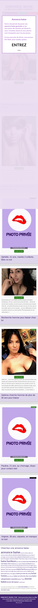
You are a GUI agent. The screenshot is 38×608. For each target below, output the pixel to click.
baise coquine (18, 564)
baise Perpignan (11, 573)
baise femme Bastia (15, 565)
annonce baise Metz (11, 557)
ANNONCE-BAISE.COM (9, 597)
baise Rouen (10, 576)
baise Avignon (33, 558)
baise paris (4, 573)
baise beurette (27, 561)
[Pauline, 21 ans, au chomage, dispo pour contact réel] (19, 432)
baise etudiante (27, 564)
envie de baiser (13, 582)
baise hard (21, 569)
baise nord (31, 571)
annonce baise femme (19, 555)
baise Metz (17, 571)
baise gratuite (13, 569)
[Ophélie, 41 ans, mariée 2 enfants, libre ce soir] (19, 224)
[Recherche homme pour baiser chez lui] (19, 282)
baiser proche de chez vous (23, 576)
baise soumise (12, 579)
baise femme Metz (15, 567)
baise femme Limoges (27, 565)
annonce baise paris (23, 557)
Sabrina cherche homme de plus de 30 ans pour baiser (18, 396)
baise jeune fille (29, 569)
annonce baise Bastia (7, 555)
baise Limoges (10, 571)
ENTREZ (19, 45)
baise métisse (24, 571)
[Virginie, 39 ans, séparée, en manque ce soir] (19, 503)
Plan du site (19, 602)
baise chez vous (9, 564)
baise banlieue (8, 561)
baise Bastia (19, 561)
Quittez (19, 50)
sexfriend (22, 582)
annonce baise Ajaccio (26, 553)
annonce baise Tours (16, 559)
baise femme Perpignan (27, 567)
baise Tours (21, 579)
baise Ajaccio (26, 559)
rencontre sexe (5, 590)
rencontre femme (23, 586)
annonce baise (10, 552)
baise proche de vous (23, 573)
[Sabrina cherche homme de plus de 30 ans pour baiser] (19, 352)
